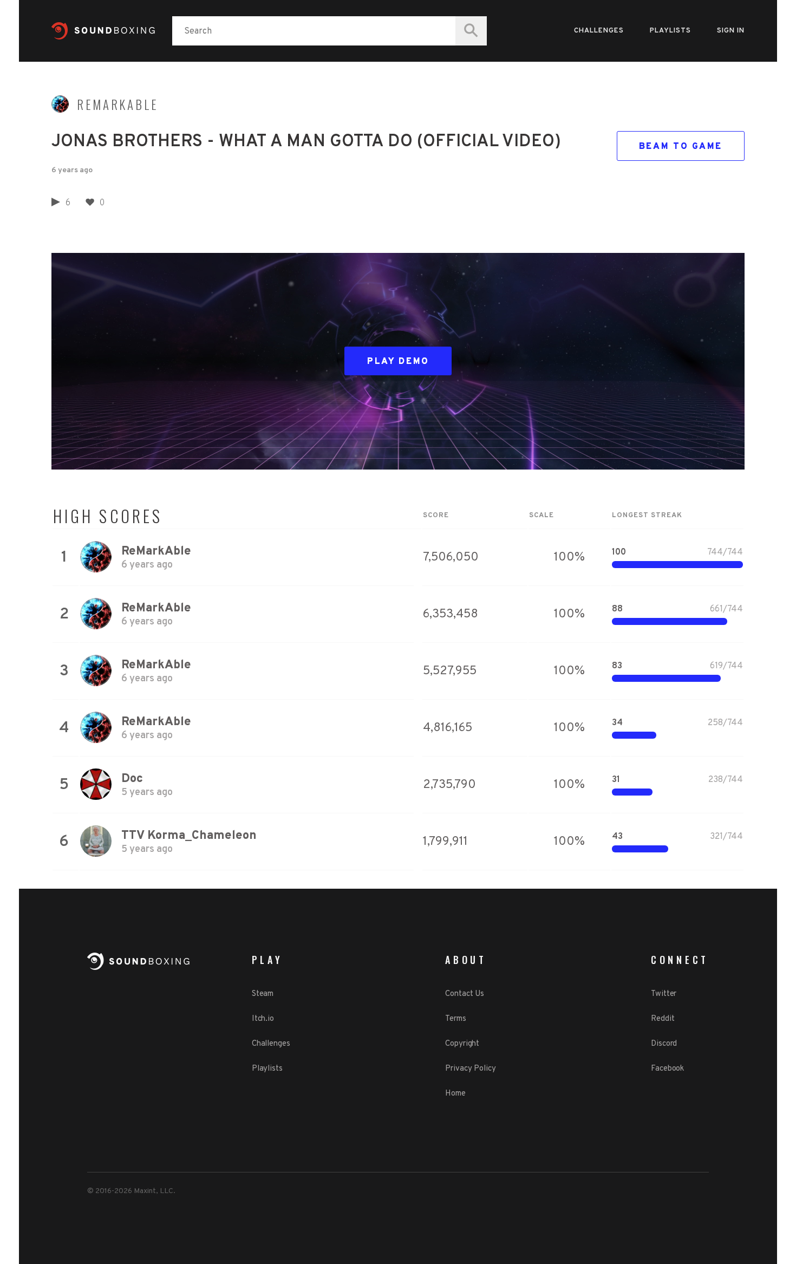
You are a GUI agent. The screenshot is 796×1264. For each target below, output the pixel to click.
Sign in (731, 31)
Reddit (662, 1019)
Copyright (462, 1044)
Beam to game (680, 146)
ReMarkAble (117, 104)
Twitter (663, 994)
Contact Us (464, 994)
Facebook (667, 1069)
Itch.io (263, 1019)
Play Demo (398, 361)
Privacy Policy (470, 1069)
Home (455, 1094)
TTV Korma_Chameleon (189, 836)
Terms (455, 1019)
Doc (132, 779)
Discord (664, 1044)
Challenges (599, 31)
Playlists (670, 31)
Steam (263, 994)
